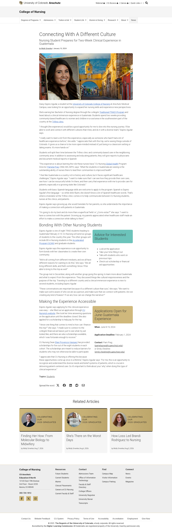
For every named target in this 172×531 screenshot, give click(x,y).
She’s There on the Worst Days (83, 438)
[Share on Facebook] (64, 385)
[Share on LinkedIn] (71, 385)
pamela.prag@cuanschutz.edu (108, 345)
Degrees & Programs (29, 20)
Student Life (79, 20)
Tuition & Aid (64, 20)
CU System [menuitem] (59, 519)
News (133, 20)
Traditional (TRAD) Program (111, 112)
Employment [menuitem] (132, 519)
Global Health (112, 164)
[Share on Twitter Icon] (58, 385)
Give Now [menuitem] (146, 519)
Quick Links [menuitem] (136, 3)
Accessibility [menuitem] (103, 519)
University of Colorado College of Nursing (91, 104)
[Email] (83, 385)
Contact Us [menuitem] (26, 519)
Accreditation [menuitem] (118, 519)
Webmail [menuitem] (99, 3)
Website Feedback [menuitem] (42, 519)
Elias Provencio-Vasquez (66, 342)
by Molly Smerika (45, 48)
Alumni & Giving (96, 20)
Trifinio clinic (58, 121)
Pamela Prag (53, 167)
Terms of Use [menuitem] (88, 519)
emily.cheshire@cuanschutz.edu (109, 352)
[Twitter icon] (29, 498)
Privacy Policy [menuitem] (73, 519)
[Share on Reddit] (77, 385)
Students (51, 376)
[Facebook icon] (22, 498)
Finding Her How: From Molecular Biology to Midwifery (37, 440)
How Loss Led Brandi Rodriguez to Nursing (126, 438)
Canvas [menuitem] (124, 3)
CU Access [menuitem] (112, 3)
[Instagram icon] (36, 498)
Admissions (48, 20)
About (123, 20)
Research (112, 20)
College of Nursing (32, 12)
